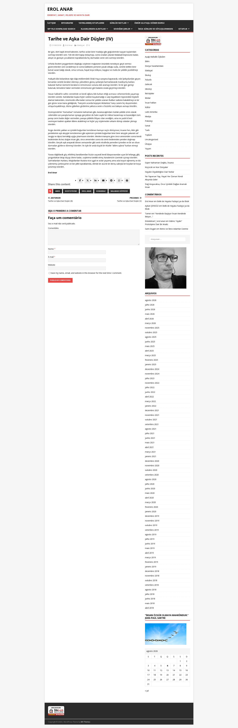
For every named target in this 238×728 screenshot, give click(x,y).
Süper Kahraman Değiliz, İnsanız (159, 162)
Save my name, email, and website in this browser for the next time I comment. (86, 273)
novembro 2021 (152, 415)
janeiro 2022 (150, 406)
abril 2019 (149, 553)
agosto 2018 (150, 589)
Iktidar (148, 98)
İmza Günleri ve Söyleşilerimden (155, 29)
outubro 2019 (151, 525)
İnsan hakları (150, 102)
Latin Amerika (151, 112)
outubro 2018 (151, 580)
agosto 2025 (150, 337)
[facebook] (80, 180)
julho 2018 (149, 594)
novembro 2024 (152, 373)
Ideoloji (148, 89)
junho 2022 (150, 392)
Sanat (147, 125)
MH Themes (85, 722)
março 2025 (150, 355)
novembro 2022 (152, 383)
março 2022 (150, 401)
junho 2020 (150, 488)
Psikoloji (148, 121)
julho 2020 (149, 484)
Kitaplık (182, 29)
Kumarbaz (101, 191)
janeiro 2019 (150, 566)
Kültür (147, 107)
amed (57, 191)
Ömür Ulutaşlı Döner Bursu (149, 23)
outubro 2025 (151, 332)
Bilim (147, 61)
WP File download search (61, 29)
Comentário (53, 228)
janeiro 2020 (150, 511)
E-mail (51, 257)
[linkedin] (95, 180)
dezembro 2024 (152, 369)
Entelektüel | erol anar (155, 221)
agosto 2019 (150, 534)
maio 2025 (150, 346)
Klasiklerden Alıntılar (93, 29)
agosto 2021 (150, 428)
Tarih (147, 130)
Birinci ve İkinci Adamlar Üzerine (174, 228)
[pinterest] (111, 180)
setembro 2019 (152, 530)
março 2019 (150, 557)
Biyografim (67, 23)
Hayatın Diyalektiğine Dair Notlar (159, 172)
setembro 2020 (152, 474)
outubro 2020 (151, 470)
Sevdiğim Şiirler (122, 29)
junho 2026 (150, 309)
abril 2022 (149, 396)
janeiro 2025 (150, 364)
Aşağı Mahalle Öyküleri (155, 56)
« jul (147, 690)
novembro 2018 (152, 575)
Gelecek (148, 84)
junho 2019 (150, 543)
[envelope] (103, 180)
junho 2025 (150, 341)
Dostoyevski (71, 191)
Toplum (148, 135)
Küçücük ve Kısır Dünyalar (156, 167)
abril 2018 (149, 608)
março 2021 (150, 451)
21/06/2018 (56, 45)
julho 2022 (149, 387)
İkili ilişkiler (149, 93)
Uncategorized (151, 139)
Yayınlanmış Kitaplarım (91, 23)
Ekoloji (148, 75)
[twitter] (87, 180)
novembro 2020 (152, 465)
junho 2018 (150, 598)
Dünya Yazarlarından (154, 66)
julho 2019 (149, 539)
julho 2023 (149, 378)
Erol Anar (69, 45)
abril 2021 (149, 447)
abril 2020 (149, 497)
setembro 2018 (152, 585)
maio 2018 (150, 603)
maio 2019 (150, 548)
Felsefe (148, 79)
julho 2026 (149, 304)
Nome (51, 249)
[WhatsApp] (119, 180)
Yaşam (148, 148)
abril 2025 (149, 350)
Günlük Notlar (118, 23)
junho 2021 (150, 438)
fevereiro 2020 (151, 507)
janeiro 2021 (150, 456)
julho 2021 (149, 433)
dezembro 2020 (152, 461)
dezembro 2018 (152, 571)
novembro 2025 (152, 327)
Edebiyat (80, 45)
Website (51, 265)
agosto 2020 (150, 479)
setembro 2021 (152, 424)
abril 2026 (149, 318)
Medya (148, 116)
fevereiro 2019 (151, 562)
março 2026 (150, 323)
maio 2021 (150, 442)
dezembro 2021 (152, 410)
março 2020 (150, 502)
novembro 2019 (152, 520)
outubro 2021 (151, 419)
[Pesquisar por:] (167, 239)
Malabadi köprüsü (119, 191)
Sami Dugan (150, 228)
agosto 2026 (150, 300)
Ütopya (148, 144)
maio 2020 (150, 493)
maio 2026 (150, 314)
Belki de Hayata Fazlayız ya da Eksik (173, 201)
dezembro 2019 (152, 516)
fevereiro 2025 (151, 360)
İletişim (51, 23)
